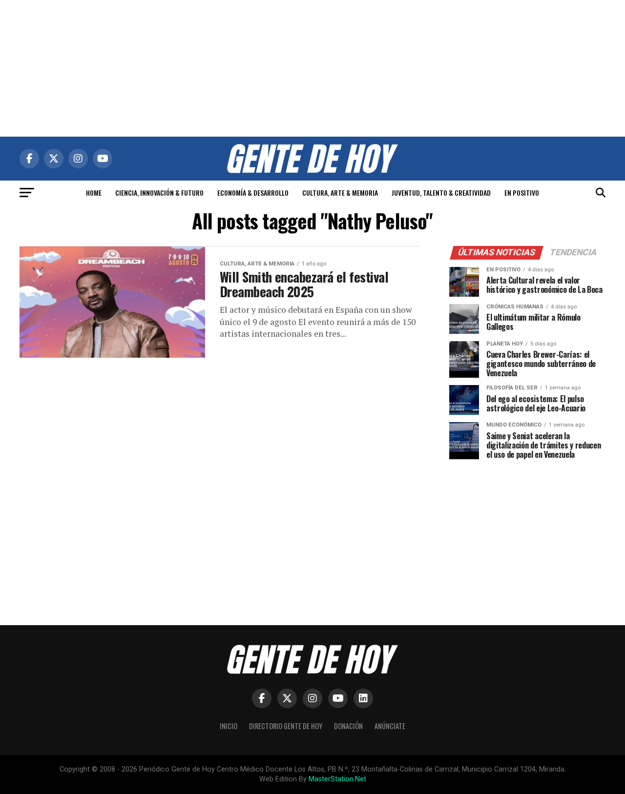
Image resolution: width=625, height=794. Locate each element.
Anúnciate (390, 726)
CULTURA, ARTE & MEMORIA (340, 192)
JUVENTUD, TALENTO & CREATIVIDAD (441, 192)
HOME (94, 192)
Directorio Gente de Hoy (285, 726)
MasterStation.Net (337, 779)
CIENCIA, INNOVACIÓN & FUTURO (159, 192)
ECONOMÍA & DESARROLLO (253, 192)
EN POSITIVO (521, 192)
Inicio (228, 726)
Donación (348, 726)
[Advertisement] (312, 68)
